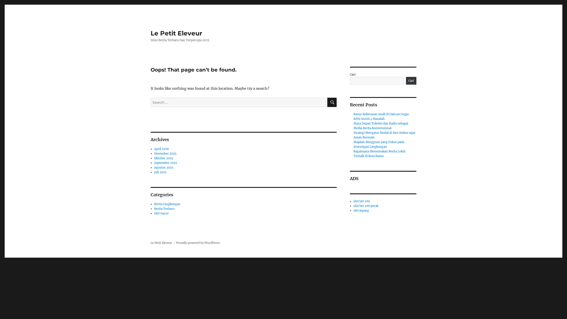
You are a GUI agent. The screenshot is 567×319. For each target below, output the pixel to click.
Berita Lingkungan (167, 204)
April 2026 (161, 149)
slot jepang (361, 210)
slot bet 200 (361, 201)
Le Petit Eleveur (176, 33)
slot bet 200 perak (366, 206)
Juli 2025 (160, 172)
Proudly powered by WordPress (198, 243)
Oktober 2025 (163, 158)
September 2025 (165, 163)
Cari (352, 74)
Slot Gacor (161, 213)
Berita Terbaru (164, 209)
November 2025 (165, 154)
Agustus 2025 (163, 167)
